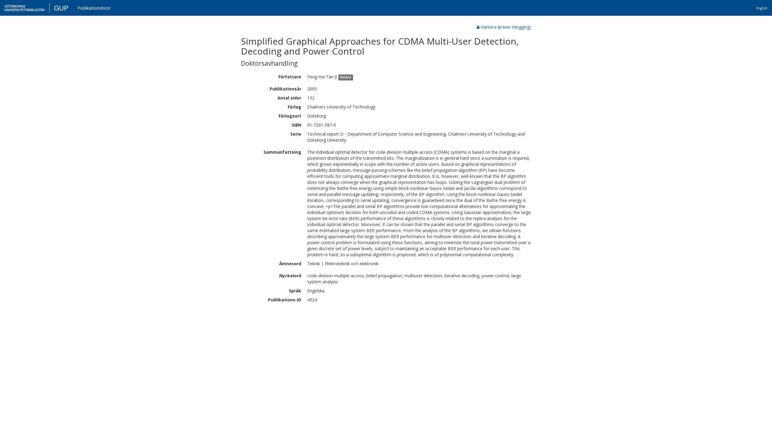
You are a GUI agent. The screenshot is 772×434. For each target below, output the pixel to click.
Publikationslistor (94, 8)
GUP (61, 7)
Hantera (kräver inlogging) (506, 27)
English (761, 8)
